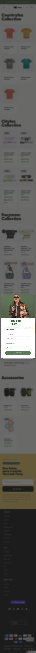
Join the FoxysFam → (18, 353)
